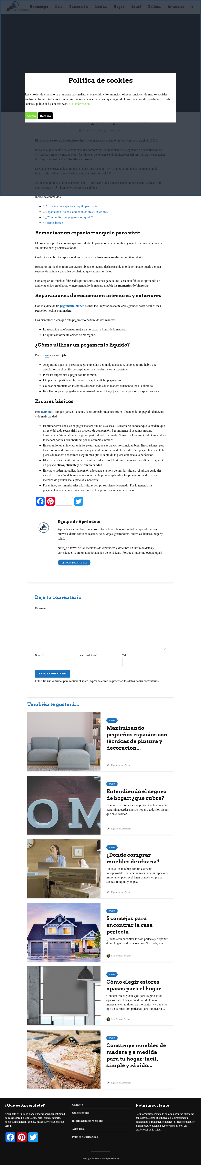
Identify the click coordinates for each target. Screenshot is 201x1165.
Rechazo (45, 116)
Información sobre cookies (87, 1121)
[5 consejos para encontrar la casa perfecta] (63, 932)
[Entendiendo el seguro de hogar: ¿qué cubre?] (63, 805)
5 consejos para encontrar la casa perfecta (129, 925)
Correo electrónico (88, 655)
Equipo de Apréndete (121, 765)
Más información (79, 104)
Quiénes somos (80, 1113)
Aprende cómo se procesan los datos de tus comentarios (124, 681)
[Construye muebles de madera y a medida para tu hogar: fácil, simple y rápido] (63, 1059)
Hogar (112, 720)
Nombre (40, 655)
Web (124, 655)
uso (47, 355)
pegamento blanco (72, 305)
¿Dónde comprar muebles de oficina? (133, 858)
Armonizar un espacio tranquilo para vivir (70, 206)
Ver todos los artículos (74, 562)
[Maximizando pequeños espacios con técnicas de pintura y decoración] (63, 741)
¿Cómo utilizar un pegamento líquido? (68, 217)
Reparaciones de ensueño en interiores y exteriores (75, 212)
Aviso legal (78, 1129)
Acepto (31, 116)
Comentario (40, 608)
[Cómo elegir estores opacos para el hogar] (63, 995)
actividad (47, 411)
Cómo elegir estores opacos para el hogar (133, 985)
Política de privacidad (85, 1137)
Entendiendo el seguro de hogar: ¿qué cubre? (136, 794)
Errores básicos (53, 222)
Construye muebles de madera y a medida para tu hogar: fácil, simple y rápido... (136, 1055)
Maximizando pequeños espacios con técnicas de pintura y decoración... (136, 738)
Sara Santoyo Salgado (121, 955)
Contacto (77, 1105)
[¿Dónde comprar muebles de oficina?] (63, 868)
